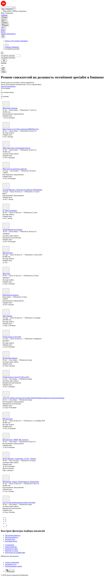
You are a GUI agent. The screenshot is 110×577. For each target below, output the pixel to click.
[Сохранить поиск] (3, 69)
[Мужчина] (6, 354)
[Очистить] (4, 60)
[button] (3, 30)
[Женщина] (6, 104)
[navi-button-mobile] (3, 36)
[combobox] (11, 56)
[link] (4, 22)
